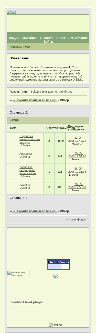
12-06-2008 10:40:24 (77, 139)
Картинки (25, 184)
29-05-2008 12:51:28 (77, 155)
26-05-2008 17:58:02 (77, 186)
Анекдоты (25, 153)
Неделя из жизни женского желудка (29, 139)
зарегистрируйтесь (60, 91)
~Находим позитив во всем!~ (35, 100)
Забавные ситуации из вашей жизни (27, 170)
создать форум (76, 219)
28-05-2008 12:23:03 (77, 170)
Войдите (36, 91)
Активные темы (20, 46)
